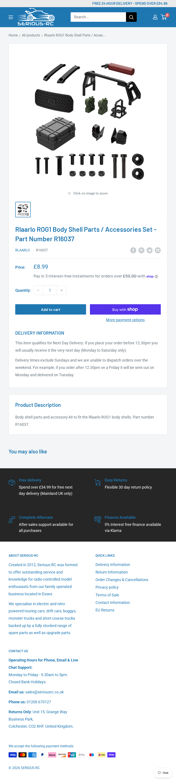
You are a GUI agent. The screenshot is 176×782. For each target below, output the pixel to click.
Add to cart (50, 309)
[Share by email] (158, 250)
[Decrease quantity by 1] (38, 290)
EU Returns (105, 610)
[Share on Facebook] (133, 250)
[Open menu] (11, 17)
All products (31, 35)
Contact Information (113, 602)
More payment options (125, 320)
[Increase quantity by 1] (61, 290)
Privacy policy (107, 587)
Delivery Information (113, 564)
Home (13, 35)
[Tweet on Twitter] (150, 250)
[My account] (155, 17)
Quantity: (23, 290)
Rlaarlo (22, 250)
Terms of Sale (107, 595)
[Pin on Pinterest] (141, 250)
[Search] (131, 17)
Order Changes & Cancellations (122, 579)
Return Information (112, 572)
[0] (164, 17)
